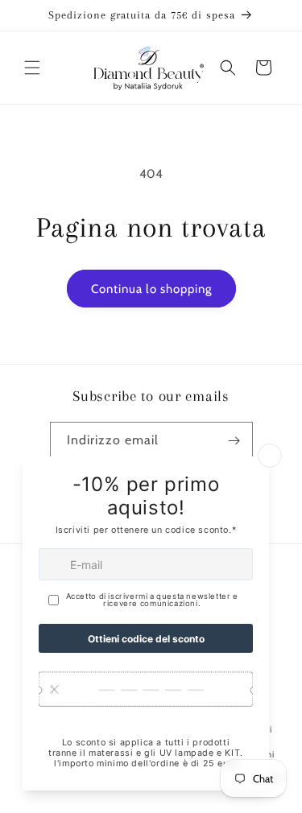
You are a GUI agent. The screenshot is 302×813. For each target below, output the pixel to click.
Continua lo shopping (151, 289)
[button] (32, 67)
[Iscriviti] (234, 441)
